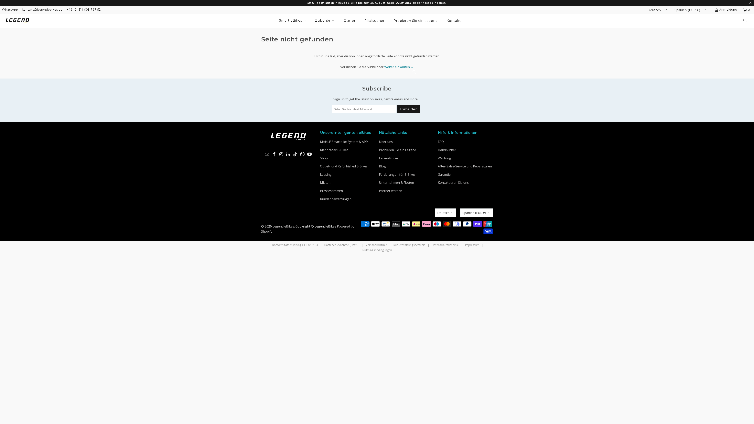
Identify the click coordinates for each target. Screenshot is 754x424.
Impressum (472, 245)
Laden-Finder (388, 158)
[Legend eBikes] (17, 20)
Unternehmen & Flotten (396, 182)
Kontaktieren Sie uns (453, 182)
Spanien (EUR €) (687, 10)
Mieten (325, 182)
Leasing (326, 174)
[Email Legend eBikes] (267, 154)
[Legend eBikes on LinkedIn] (288, 154)
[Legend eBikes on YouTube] (309, 154)
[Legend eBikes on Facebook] (274, 154)
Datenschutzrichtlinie (445, 245)
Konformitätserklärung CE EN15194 (295, 245)
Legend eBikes (283, 226)
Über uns (386, 142)
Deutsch (655, 10)
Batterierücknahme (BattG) (342, 245)
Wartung (444, 158)
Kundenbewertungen (335, 199)
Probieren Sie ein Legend (397, 150)
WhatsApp (10, 9)
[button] (292, 21)
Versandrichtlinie (376, 245)
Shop (324, 158)
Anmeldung (728, 9)
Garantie (444, 174)
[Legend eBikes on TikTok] (295, 154)
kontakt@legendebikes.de (42, 9)
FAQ (441, 142)
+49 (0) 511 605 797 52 (84, 9)
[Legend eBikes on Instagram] (281, 154)
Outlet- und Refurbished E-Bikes (344, 166)
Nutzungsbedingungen (377, 250)
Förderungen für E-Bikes (397, 174)
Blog (382, 166)
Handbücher (447, 150)
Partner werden (390, 191)
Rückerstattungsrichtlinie (409, 245)
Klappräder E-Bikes (334, 150)
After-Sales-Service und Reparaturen (465, 166)
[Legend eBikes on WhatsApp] (303, 154)
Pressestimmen (331, 191)
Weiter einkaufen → (399, 67)
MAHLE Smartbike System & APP (344, 142)
